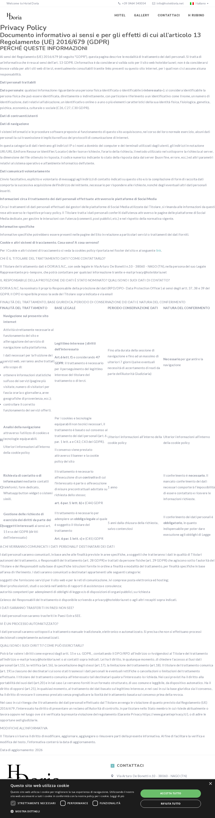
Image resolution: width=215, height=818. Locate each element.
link (158, 250)
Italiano (200, 3)
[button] (72, 811)
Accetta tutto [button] (170, 793)
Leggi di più (117, 796)
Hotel (120, 15)
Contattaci (169, 15)
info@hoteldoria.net (170, 3)
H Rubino (196, 15)
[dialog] (107, 798)
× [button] (210, 783)
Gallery (141, 15)
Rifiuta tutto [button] (171, 803)
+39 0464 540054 (133, 3)
